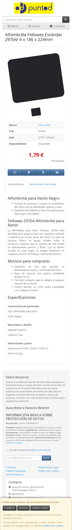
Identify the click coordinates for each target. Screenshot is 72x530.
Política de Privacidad (14, 443)
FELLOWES (45, 125)
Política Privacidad (15, 471)
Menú (15, 26)
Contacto (59, 26)
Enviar (46, 458)
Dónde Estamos (14, 474)
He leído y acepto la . (30, 450)
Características (16, 184)
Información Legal (48, 467)
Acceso (35, 26)
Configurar (10, 508)
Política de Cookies (53, 525)
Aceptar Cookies (40, 508)
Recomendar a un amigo (42, 184)
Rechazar (23, 508)
